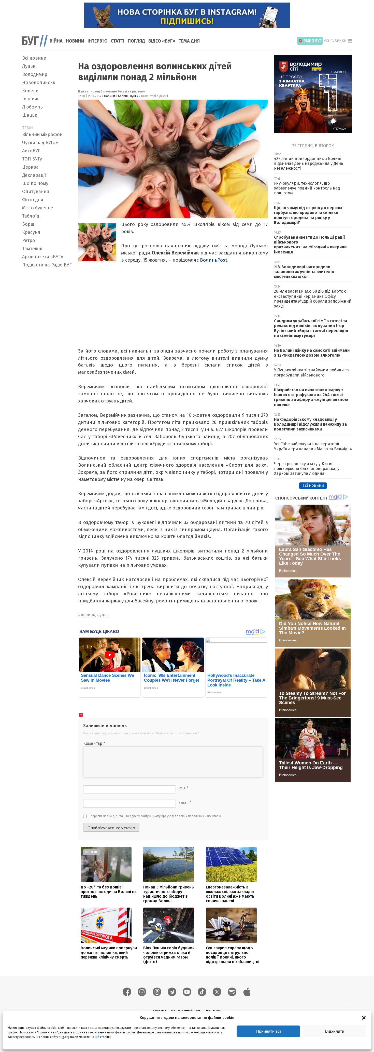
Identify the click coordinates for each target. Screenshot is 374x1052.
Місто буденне (37, 208)
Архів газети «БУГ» (42, 257)
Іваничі (30, 99)
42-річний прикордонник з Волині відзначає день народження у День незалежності (308, 163)
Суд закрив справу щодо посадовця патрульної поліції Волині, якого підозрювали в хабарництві (232, 955)
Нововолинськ (38, 82)
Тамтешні (32, 248)
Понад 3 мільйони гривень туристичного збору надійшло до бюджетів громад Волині (168, 894)
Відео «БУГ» (161, 41)
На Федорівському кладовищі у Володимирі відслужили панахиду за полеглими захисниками (310, 424)
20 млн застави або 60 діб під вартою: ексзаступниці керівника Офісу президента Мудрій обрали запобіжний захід (312, 298)
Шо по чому (35, 183)
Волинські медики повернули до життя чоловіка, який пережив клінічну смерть (109, 953)
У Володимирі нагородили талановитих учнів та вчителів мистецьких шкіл (304, 271)
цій (97, 1037)
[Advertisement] (47, 346)
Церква (30, 167)
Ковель (30, 90)
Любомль (32, 107)
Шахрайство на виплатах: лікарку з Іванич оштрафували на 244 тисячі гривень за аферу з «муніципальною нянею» (311, 397)
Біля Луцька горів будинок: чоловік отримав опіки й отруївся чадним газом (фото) (169, 955)
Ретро (28, 240)
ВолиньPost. (214, 260)
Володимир (34, 74)
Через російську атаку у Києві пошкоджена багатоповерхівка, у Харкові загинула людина (306, 468)
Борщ (28, 224)
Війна (56, 41)
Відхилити (334, 1031)
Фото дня (32, 200)
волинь (123, 96)
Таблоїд (30, 216)
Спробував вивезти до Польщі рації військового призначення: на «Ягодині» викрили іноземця (310, 244)
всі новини (313, 485)
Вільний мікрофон (42, 134)
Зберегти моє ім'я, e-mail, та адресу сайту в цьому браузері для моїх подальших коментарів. (155, 816)
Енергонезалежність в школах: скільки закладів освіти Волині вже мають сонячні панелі (230, 894)
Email (184, 802)
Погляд (136, 41)
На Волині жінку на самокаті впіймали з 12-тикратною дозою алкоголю (312, 353)
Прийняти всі (268, 1031)
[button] (363, 1017)
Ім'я (183, 788)
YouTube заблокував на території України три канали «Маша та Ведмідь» (313, 446)
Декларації (34, 175)
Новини (75, 41)
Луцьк (28, 66)
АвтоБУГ (31, 151)
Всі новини (34, 58)
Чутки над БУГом (40, 142)
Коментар (94, 743)
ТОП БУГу (32, 159)
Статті (117, 41)
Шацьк (29, 115)
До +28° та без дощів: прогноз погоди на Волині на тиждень (109, 892)
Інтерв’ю (97, 41)
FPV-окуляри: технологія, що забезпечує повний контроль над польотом (307, 188)
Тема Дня (189, 41)
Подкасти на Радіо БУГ (46, 265)
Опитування (35, 191)
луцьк (134, 96)
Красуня (31, 232)
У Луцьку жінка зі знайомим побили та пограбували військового (311, 372)
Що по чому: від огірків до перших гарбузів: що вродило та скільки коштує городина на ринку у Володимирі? (308, 215)
